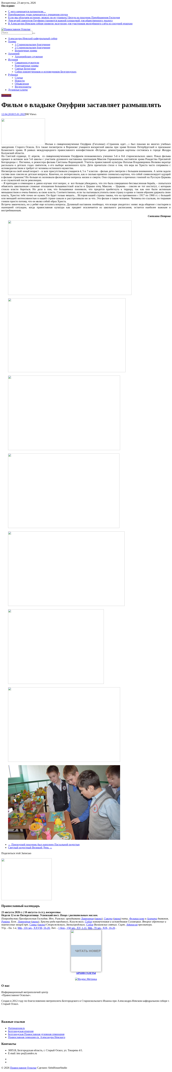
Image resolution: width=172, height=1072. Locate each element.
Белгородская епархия (20, 1031)
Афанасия (132, 924)
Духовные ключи (18, 89)
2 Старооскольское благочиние (32, 47)
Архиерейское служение (29, 56)
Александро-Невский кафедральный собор (32, 38)
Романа (5, 921)
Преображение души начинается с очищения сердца (38, 14)
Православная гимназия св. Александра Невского (36, 1037)
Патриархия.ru (16, 1028)
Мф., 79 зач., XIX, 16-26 (101, 928)
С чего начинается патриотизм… (27, 11)
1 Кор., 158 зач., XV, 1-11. (72, 928)
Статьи (19, 77)
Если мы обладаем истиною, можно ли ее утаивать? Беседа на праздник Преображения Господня (64, 17)
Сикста (108, 918)
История (13, 59)
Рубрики (13, 74)
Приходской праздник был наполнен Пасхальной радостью (44, 844)
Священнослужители (27, 62)
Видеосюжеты (23, 86)
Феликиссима (136, 918)
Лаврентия (87, 918)
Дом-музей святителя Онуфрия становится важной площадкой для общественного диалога (60, 20)
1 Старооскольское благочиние (32, 44)
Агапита (152, 918)
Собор (88, 921)
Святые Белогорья (25, 68)
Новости (20, 80)
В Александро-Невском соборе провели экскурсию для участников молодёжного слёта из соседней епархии (70, 23)
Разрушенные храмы (26, 65)
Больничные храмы (26, 50)
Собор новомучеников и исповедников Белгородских (45, 71)
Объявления (22, 83)
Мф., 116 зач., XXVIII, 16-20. (34, 928)
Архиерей (13, 53)
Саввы (33, 924)
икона (98, 918)
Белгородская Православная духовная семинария (36, 1034)
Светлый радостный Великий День (30, 847)
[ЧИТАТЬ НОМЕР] (86, 970)
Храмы (12, 41)
